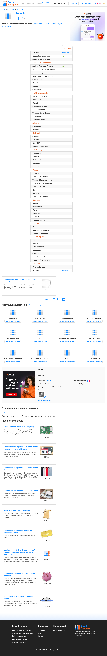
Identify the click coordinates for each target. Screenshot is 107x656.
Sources (41, 375)
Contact (40, 636)
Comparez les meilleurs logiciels (22, 633)
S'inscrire (73, 3)
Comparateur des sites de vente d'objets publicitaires (20, 281)
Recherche (43, 3)
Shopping (19, 9)
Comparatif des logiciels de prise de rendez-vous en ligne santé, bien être (21, 448)
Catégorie (41, 380)
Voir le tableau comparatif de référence (17, 24)
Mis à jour (41, 387)
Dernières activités (59, 630)
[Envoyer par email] (54, 299)
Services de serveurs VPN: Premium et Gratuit (19, 597)
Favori (17, 18)
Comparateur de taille (58, 3)
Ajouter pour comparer (36, 305)
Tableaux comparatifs (19, 636)
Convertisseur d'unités (19, 639)
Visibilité (41, 384)
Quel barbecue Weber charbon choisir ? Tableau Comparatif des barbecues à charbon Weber (19, 552)
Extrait (40, 369)
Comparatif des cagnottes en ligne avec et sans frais (20, 574)
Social (85, 627)
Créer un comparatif (47, 3)
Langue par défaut (79, 380)
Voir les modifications (45, 400)
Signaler (47, 299)
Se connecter (86, 3)
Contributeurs (43, 390)
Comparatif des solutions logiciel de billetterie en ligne (18, 531)
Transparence (42, 630)
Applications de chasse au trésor (17, 510)
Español (104, 3)
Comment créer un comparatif (22, 630)
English (100, 3)
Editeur (75, 384)
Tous (3, 9)
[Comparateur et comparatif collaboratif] (10, 3)
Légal (40, 633)
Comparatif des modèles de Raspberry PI (20, 427)
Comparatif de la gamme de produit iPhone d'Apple (21, 469)
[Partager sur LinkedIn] (63, 299)
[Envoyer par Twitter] (60, 299)
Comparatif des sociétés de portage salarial (21, 490)
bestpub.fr (65, 52)
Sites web (10, 9)
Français (96, 3)
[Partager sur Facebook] (57, 299)
